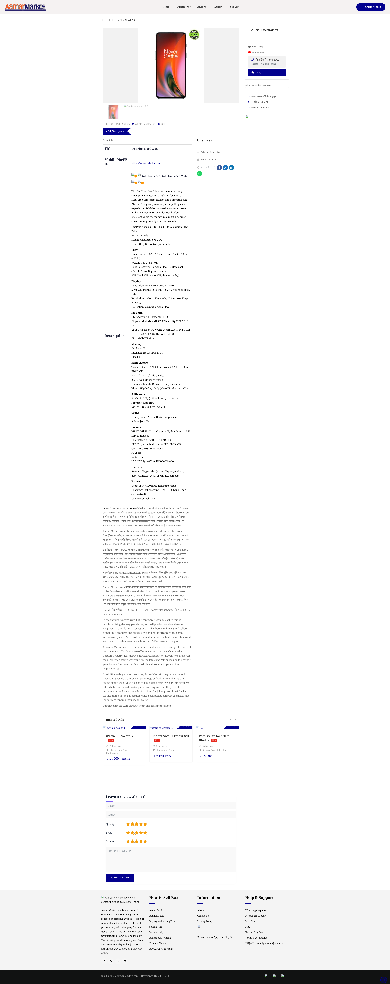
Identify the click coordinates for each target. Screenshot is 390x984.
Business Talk (156, 916)
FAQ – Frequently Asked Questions (264, 943)
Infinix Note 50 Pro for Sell (171, 736)
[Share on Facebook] (219, 167)
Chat (259, 73)
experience (138, 208)
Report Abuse (208, 159)
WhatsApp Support (255, 910)
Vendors (201, 7)
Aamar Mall (155, 910)
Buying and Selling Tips (162, 921)
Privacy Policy (205, 921)
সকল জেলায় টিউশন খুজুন (264, 96)
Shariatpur (161, 750)
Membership (156, 932)
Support (218, 7)
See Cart (234, 7)
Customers (183, 7)
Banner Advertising (160, 938)
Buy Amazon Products (161, 949)
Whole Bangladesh (145, 124)
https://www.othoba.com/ (146, 163)
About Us (202, 910)
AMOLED (136, 204)
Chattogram (112, 753)
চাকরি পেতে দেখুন (260, 102)
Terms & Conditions (256, 938)
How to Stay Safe (254, 932)
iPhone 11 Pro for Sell (120, 736)
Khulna (223, 750)
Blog (247, 927)
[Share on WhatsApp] (199, 173)
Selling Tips (155, 927)
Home (166, 7)
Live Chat (250, 921)
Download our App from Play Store (216, 937)
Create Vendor (373, 7)
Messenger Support (255, 916)
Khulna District (210, 750)
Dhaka (171, 750)
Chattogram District (120, 750)
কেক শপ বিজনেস (260, 107)
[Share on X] (225, 167)
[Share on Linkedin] (231, 167)
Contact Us (203, 916)
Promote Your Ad (158, 943)
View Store (257, 47)
